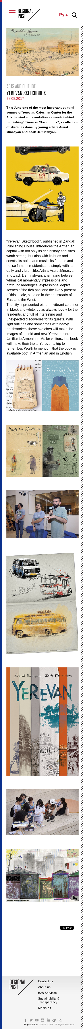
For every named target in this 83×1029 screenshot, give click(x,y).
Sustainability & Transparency (48, 1000)
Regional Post (31, 1024)
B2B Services (47, 992)
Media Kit (44, 1008)
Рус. (63, 14)
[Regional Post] (29, 15)
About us (44, 987)
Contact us (45, 981)
